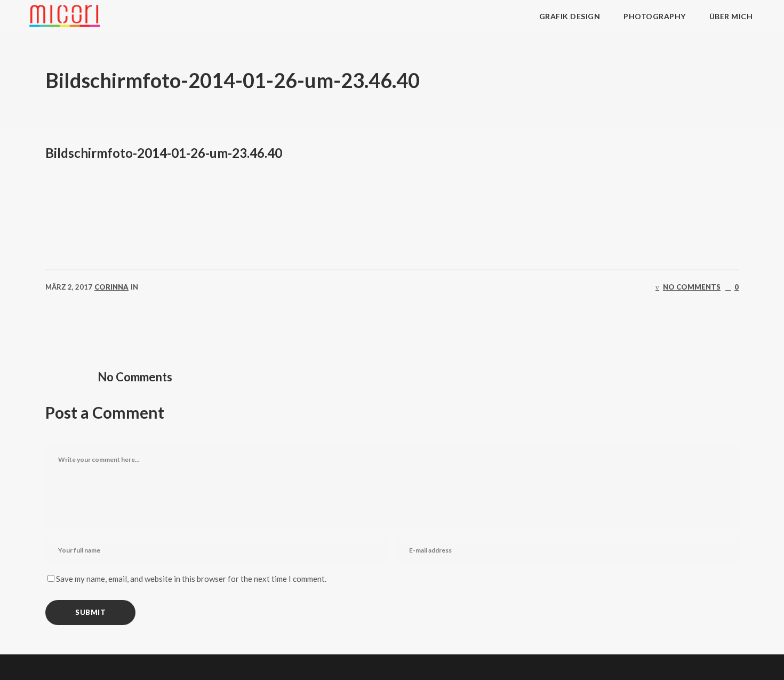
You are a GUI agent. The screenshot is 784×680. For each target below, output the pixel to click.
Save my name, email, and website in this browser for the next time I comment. (191, 578)
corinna (111, 287)
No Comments (692, 287)
